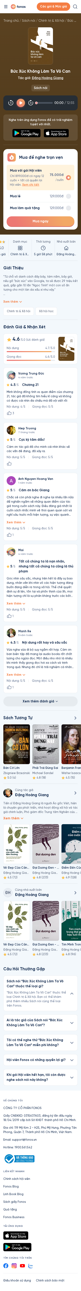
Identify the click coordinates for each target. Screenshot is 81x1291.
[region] (40, 248)
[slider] (45, 103)
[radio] (40, 177)
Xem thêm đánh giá (38, 701)
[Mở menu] (5, 6)
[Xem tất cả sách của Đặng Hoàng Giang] (75, 792)
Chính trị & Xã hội (51, 20)
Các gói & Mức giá (53, 6)
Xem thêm (10, 301)
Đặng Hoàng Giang (47, 78)
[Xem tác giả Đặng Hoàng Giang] (7, 792)
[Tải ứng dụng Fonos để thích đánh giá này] (9, 463)
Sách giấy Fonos (14, 1201)
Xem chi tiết (30, 184)
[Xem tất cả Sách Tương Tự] (75, 717)
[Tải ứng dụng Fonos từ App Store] (15, 1235)
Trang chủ (11, 20)
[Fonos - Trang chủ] (18, 6)
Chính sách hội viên (16, 1178)
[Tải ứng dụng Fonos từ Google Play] (17, 1247)
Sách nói (28, 20)
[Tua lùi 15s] (11, 103)
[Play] (21, 103)
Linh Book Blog (13, 1194)
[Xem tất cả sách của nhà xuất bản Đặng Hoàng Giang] (75, 892)
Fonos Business (14, 1217)
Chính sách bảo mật (50, 1280)
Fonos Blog (11, 1186)
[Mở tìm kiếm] (75, 6)
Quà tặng (10, 1209)
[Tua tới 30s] (31, 103)
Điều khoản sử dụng (17, 1280)
